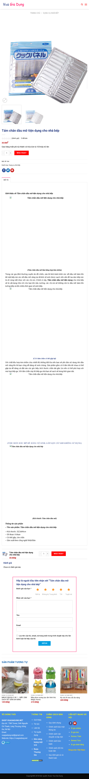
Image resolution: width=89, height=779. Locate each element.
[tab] (6, 179)
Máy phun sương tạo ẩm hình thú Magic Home (43, 699)
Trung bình (53, 594)
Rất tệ (37, 594)
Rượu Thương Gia (37, 752)
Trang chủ (35, 13)
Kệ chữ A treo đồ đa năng (70, 698)
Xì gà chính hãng (77, 744)
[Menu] (85, 4)
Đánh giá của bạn (23, 589)
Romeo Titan (76, 736)
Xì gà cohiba (76, 728)
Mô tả (6, 180)
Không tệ (45, 594)
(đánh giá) (16, 138)
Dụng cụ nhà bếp (51, 13)
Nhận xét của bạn (23, 598)
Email (18, 625)
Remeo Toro (76, 740)
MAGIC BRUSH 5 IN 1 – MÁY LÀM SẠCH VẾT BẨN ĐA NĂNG (14, 699)
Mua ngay (22, 153)
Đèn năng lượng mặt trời (38, 742)
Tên (17, 615)
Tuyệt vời (68, 594)
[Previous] (6, 60)
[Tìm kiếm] (82, 4)
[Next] (83, 60)
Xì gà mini (75, 732)
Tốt (61, 594)
